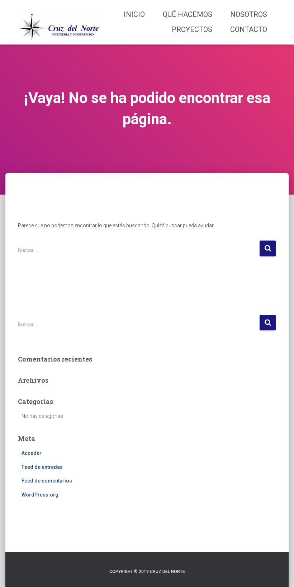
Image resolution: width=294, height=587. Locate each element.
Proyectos (192, 29)
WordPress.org (40, 495)
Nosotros (248, 14)
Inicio (134, 14)
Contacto (248, 29)
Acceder (32, 453)
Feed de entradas (42, 467)
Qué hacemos (187, 14)
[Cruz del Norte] (60, 22)
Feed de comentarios (47, 481)
